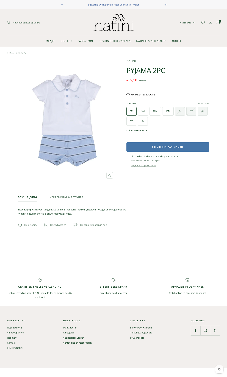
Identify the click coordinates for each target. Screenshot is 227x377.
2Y (180, 111)
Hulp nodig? (30, 224)
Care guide (68, 332)
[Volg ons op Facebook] (195, 330)
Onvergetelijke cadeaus (115, 41)
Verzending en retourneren (77, 342)
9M (143, 111)
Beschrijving (27, 197)
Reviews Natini (15, 347)
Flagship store (14, 327)
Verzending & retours (66, 197)
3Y (191, 111)
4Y (202, 111)
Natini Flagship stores (151, 41)
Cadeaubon (85, 41)
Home (10, 52)
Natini (131, 60)
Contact (11, 342)
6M (131, 111)
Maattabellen (70, 327)
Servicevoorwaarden (141, 327)
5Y (131, 121)
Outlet (176, 41)
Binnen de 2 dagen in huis (93, 224)
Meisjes (50, 41)
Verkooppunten (15, 332)
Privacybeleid (137, 337)
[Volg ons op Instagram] (205, 330)
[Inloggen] (210, 22)
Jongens (66, 41)
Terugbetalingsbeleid (141, 332)
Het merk (12, 337)
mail (125, 293)
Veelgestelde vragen (73, 337)
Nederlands (185, 22)
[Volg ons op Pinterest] (215, 330)
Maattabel (203, 103)
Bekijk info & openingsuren (143, 165)
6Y (143, 121)
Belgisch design (58, 224)
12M (155, 111)
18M (168, 111)
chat (117, 293)
